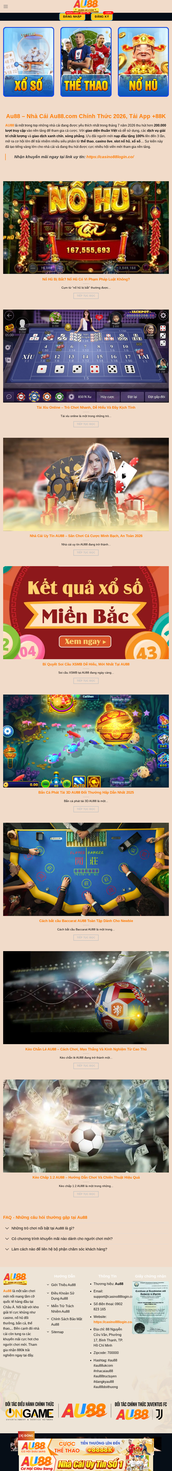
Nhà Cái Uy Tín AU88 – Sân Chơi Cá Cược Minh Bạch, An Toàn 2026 (86, 536)
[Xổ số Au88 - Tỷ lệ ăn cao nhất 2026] (28, 62)
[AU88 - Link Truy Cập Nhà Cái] (86, 6)
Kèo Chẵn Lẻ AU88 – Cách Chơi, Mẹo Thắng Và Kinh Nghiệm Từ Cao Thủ (86, 1049)
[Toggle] (7, 1228)
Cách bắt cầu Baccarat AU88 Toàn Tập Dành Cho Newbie (86, 921)
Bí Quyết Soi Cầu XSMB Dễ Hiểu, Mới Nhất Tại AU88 (86, 664)
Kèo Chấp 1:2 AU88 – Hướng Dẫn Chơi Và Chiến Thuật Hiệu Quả (86, 1177)
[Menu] (5, 6)
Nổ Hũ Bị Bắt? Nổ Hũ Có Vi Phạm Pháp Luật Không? (86, 279)
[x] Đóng (26, 1435)
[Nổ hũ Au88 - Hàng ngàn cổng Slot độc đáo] (143, 62)
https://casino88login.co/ (110, 157)
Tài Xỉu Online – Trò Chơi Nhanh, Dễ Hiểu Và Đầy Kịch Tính (86, 407)
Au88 (7, 1291)
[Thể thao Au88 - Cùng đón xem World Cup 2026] (85, 62)
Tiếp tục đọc (86, 295)
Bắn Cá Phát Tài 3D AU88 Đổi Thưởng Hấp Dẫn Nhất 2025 (86, 792)
